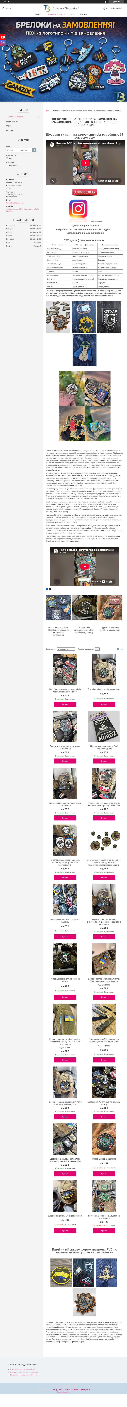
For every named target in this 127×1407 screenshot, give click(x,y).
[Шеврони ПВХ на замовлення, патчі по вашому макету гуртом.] (65, 1082)
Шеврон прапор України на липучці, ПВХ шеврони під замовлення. (104, 980)
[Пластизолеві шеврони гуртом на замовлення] (65, 726)
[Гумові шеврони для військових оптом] (65, 959)
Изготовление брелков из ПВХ (22, 1369)
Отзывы (9, 130)
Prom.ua (75, 1385)
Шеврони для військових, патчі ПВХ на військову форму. (84, 630)
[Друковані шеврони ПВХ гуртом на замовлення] (104, 1196)
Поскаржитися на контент (61, 1390)
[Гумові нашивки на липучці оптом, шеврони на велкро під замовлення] (104, 783)
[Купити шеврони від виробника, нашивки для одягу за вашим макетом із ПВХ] (65, 840)
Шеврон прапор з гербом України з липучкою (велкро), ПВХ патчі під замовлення (65, 1041)
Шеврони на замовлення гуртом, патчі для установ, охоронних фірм (65, 1160)
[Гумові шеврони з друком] (104, 1139)
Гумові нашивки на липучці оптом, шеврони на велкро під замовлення (104, 804)
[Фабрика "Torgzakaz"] (47, 8)
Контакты (84, 14)
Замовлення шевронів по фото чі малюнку (65, 920)
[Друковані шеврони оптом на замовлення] (109, 607)
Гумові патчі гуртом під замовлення (104, 689)
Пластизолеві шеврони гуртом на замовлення (65, 747)
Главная (39, 14)
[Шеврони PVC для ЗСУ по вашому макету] (104, 1082)
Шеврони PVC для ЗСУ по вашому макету (104, 1103)
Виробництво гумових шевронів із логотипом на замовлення (65, 690)
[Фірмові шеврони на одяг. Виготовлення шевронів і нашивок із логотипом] (104, 899)
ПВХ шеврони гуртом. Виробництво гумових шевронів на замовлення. (58, 631)
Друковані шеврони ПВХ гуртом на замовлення (104, 1217)
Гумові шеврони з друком (104, 1159)
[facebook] (47, 590)
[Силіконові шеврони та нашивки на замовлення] (65, 783)
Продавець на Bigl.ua (63, 1387)
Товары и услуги (55, 14)
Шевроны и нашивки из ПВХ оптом (24, 1375)
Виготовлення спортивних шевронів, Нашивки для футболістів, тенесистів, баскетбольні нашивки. (104, 862)
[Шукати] (3, 8)
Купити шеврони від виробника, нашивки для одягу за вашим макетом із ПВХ (65, 862)
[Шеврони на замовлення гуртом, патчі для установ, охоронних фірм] (65, 1139)
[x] (50, 590)
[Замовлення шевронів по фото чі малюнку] (65, 899)
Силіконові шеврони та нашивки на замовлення (65, 804)
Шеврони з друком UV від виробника (65, 1216)
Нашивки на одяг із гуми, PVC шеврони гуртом (104, 747)
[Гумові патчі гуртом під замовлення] (104, 669)
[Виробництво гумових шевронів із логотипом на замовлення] (65, 669)
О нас (72, 14)
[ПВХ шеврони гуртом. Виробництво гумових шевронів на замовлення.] (58, 607)
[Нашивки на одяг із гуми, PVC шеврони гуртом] (104, 726)
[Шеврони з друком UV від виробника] (65, 1196)
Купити (65, 704)
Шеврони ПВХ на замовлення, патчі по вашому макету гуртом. (65, 1103)
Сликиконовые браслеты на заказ (24, 1372)
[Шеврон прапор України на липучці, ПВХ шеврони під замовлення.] (104, 959)
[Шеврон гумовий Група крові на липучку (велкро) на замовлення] (104, 1019)
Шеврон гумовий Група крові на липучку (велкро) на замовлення (104, 1040)
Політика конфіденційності (80, 1390)
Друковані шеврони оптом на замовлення (110, 628)
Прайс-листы (12, 121)
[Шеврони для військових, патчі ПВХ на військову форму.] (84, 607)
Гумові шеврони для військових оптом (65, 980)
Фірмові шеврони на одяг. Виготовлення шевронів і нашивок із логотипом (104, 921)
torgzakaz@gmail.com (15, 203)
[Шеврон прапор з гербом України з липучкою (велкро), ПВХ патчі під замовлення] (65, 1019)
